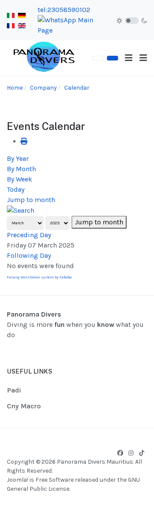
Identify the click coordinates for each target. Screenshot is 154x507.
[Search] (20, 210)
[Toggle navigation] (129, 58)
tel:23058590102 (64, 10)
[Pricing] (98, 58)
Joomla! (17, 479)
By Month (21, 169)
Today (15, 189)
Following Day (29, 255)
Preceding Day (29, 235)
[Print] (24, 141)
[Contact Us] (112, 58)
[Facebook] (120, 453)
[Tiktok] (141, 453)
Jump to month (31, 200)
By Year (18, 158)
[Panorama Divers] (44, 57)
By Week (19, 179)
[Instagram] (131, 453)
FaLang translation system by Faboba (39, 277)
